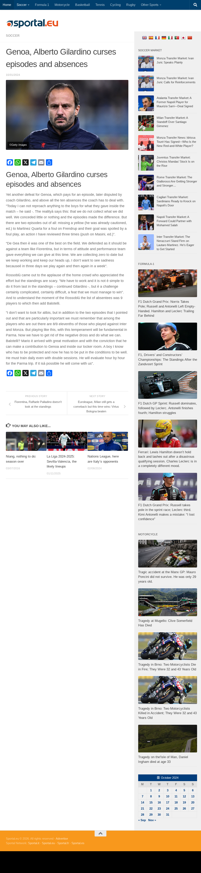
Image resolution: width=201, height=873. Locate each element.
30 (159, 814)
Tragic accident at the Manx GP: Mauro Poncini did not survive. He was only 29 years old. (167, 576)
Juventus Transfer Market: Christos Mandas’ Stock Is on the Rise (175, 161)
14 (142, 802)
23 (159, 808)
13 (192, 796)
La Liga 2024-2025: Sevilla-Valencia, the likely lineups (62, 461)
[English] (145, 37)
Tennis (100, 4)
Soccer (21, 4)
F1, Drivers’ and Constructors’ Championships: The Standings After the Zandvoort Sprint (167, 359)
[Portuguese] (177, 37)
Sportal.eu (48, 843)
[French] (158, 37)
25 (176, 808)
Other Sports (149, 4)
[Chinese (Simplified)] (190, 37)
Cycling (115, 4)
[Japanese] (184, 37)
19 (184, 802)
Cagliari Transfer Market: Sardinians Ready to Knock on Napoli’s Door (176, 201)
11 (176, 796)
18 (176, 802)
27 (192, 808)
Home (7, 4)
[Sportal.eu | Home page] (32, 23)
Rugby (130, 4)
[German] (164, 37)
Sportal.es (77, 843)
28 (142, 814)
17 (167, 802)
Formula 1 (42, 4)
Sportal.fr (63, 843)
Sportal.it (33, 843)
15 (151, 802)
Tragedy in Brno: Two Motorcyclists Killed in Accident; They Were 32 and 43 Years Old (167, 713)
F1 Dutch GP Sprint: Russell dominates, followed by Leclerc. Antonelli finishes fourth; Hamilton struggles (167, 408)
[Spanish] (151, 37)
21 (142, 808)
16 (159, 802)
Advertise (62, 838)
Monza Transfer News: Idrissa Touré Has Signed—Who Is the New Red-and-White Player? (176, 141)
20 (192, 802)
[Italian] (171, 37)
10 (167, 796)
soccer (13, 35)
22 (151, 808)
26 (184, 808)
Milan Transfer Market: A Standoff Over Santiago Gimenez (172, 122)
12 (184, 796)
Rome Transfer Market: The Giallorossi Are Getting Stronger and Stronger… (177, 181)
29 (151, 814)
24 (167, 808)
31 (167, 814)
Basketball (82, 4)
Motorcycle (62, 4)
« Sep (142, 820)
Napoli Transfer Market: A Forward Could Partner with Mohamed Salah (174, 221)
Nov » (152, 820)
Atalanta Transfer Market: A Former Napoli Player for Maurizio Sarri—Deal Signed (175, 102)
